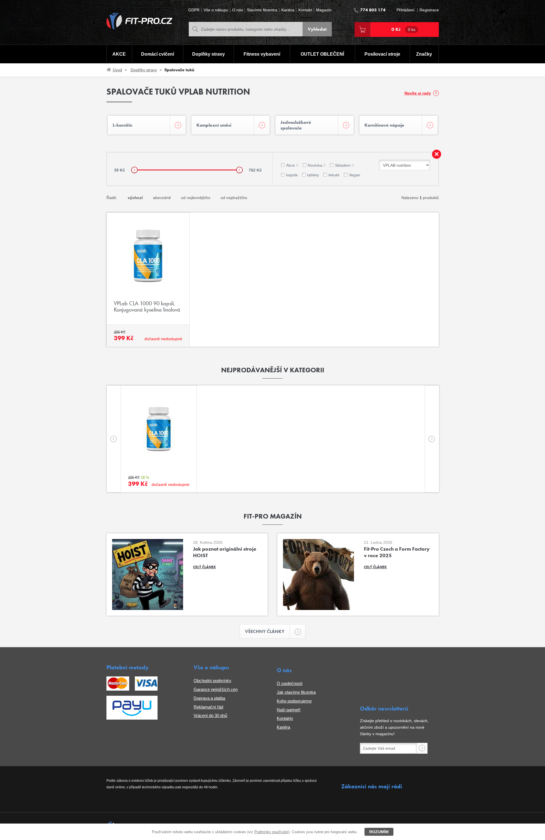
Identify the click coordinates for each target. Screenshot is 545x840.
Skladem (344, 165)
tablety (313, 175)
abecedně (162, 197)
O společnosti (289, 683)
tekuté (333, 175)
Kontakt (305, 10)
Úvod (117, 70)
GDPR (194, 10)
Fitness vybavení (262, 54)
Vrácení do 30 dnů (210, 715)
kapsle (292, 175)
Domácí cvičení (157, 54)
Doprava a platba (209, 698)
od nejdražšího (234, 197)
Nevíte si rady (417, 93)
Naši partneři (288, 709)
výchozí (135, 197)
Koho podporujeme (294, 701)
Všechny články (264, 631)
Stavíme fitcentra (262, 10)
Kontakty (285, 718)
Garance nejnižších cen (216, 689)
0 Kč (403, 29)
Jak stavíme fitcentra (296, 692)
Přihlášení (405, 10)
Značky (424, 54)
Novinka (317, 165)
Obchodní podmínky (212, 680)
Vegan (354, 175)
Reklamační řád (208, 707)
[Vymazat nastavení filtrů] (436, 154)
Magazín (324, 10)
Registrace (429, 10)
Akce (292, 165)
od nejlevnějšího (195, 197)
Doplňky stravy (208, 54)
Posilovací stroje (382, 54)
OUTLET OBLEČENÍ (322, 54)
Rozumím (379, 831)
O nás (237, 10)
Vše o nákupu (216, 10)
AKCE (119, 54)
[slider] (134, 170)
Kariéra (287, 10)
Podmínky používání (271, 832)
